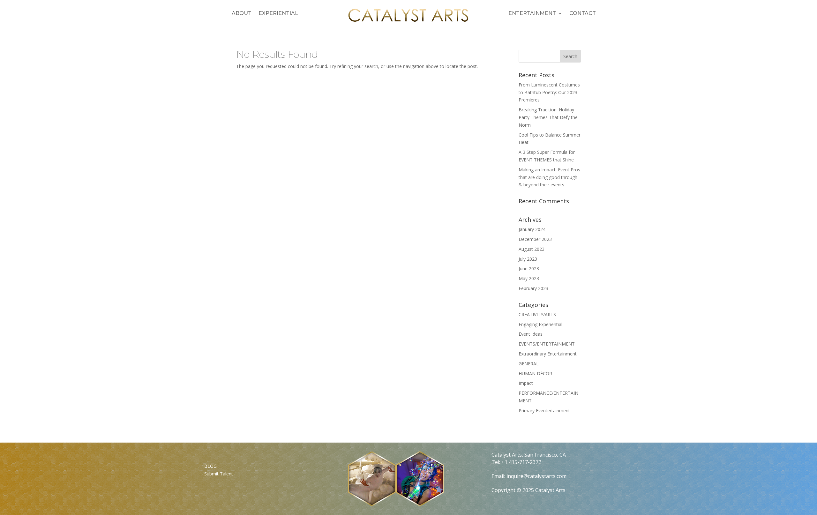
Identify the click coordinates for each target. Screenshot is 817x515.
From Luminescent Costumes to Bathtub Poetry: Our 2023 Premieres (549, 92)
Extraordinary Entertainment (548, 354)
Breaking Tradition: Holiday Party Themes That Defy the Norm (548, 117)
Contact (582, 13)
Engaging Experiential (540, 324)
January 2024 (532, 229)
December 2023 (535, 239)
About (241, 13)
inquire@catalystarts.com (536, 476)
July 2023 (528, 259)
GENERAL (529, 364)
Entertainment (532, 13)
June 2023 (529, 268)
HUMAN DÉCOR (535, 373)
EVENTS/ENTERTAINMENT (547, 344)
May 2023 (529, 278)
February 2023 (533, 288)
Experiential (278, 13)
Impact (526, 383)
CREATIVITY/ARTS (537, 314)
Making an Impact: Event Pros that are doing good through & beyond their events (549, 177)
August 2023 (531, 249)
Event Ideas (531, 334)
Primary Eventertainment (544, 410)
